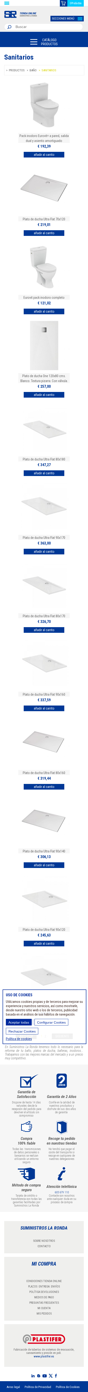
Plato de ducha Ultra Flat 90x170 (44, 538)
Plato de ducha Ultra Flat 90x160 (44, 694)
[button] (44, 41)
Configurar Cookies (51, 1022)
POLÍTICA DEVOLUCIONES (44, 1292)
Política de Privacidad (38, 1387)
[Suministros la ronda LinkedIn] (33, 1376)
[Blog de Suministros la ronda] (39, 1376)
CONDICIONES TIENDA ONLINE (44, 1281)
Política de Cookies (68, 1387)
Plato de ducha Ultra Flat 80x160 (44, 773)
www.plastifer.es (44, 1356)
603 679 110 (62, 1192)
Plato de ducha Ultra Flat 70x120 (44, 219)
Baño (33, 70)
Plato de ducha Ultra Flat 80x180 (44, 459)
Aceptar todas (18, 1022)
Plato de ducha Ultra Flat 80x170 (44, 616)
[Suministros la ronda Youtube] (44, 1376)
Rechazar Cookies (22, 1031)
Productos (17, 70)
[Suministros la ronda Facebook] (55, 1376)
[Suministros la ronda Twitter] (51, 1376)
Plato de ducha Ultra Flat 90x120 (44, 930)
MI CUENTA (44, 1308)
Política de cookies (19, 1039)
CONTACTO (44, 1246)
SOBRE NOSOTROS (44, 1241)
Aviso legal (13, 1387)
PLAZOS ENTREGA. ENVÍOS (44, 1286)
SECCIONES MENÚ (63, 18)
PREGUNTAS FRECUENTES (44, 1302)
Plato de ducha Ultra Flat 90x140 (44, 851)
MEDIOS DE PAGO (44, 1297)
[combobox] (48, 27)
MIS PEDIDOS (44, 1313)
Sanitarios (49, 70)
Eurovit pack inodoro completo (44, 297)
